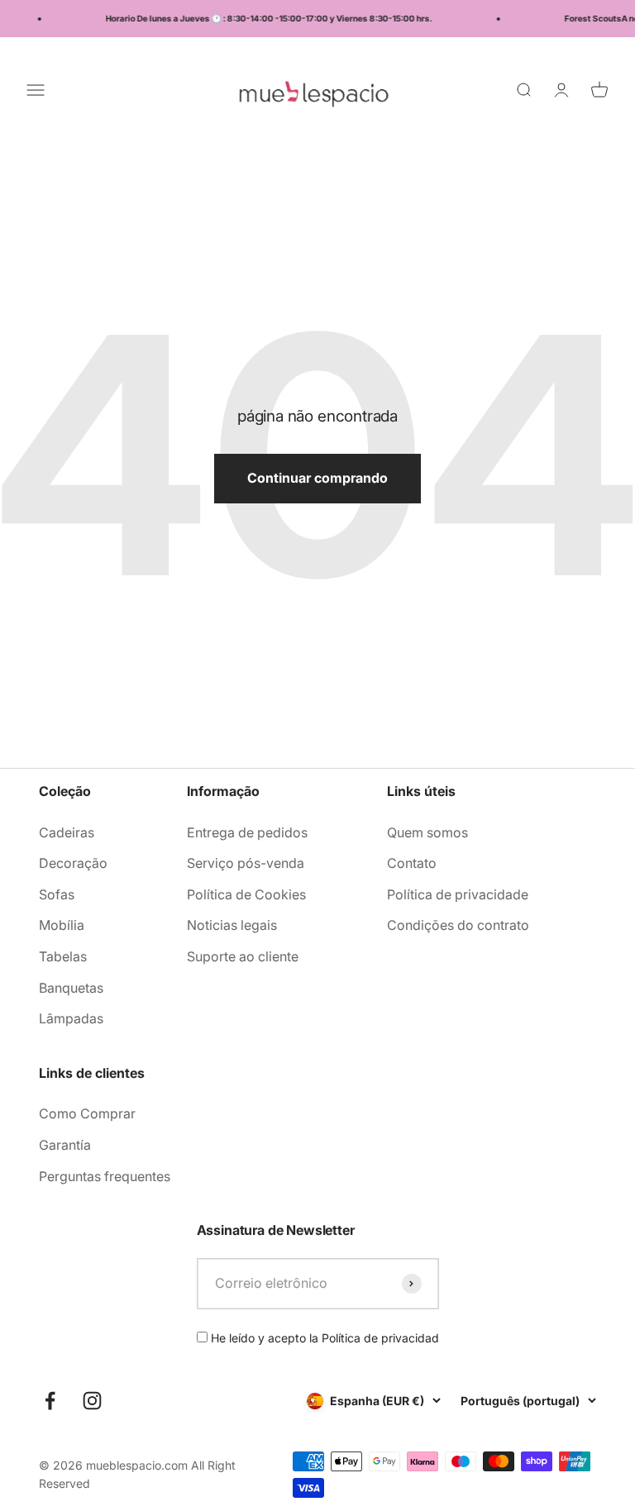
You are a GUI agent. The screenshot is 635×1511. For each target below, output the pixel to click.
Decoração (73, 863)
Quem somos (427, 832)
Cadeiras (66, 832)
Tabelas (63, 956)
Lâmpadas (71, 1018)
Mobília (61, 925)
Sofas (56, 894)
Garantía (65, 1145)
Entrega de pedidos (247, 832)
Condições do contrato (458, 925)
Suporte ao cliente (242, 956)
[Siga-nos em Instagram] (92, 1400)
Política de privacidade (457, 894)
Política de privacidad (380, 1338)
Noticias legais (232, 925)
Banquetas (71, 988)
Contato (412, 863)
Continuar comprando (317, 478)
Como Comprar (87, 1113)
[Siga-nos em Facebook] (50, 1400)
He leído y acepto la (323, 1338)
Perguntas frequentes (104, 1176)
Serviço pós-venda (245, 863)
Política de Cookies (246, 894)
